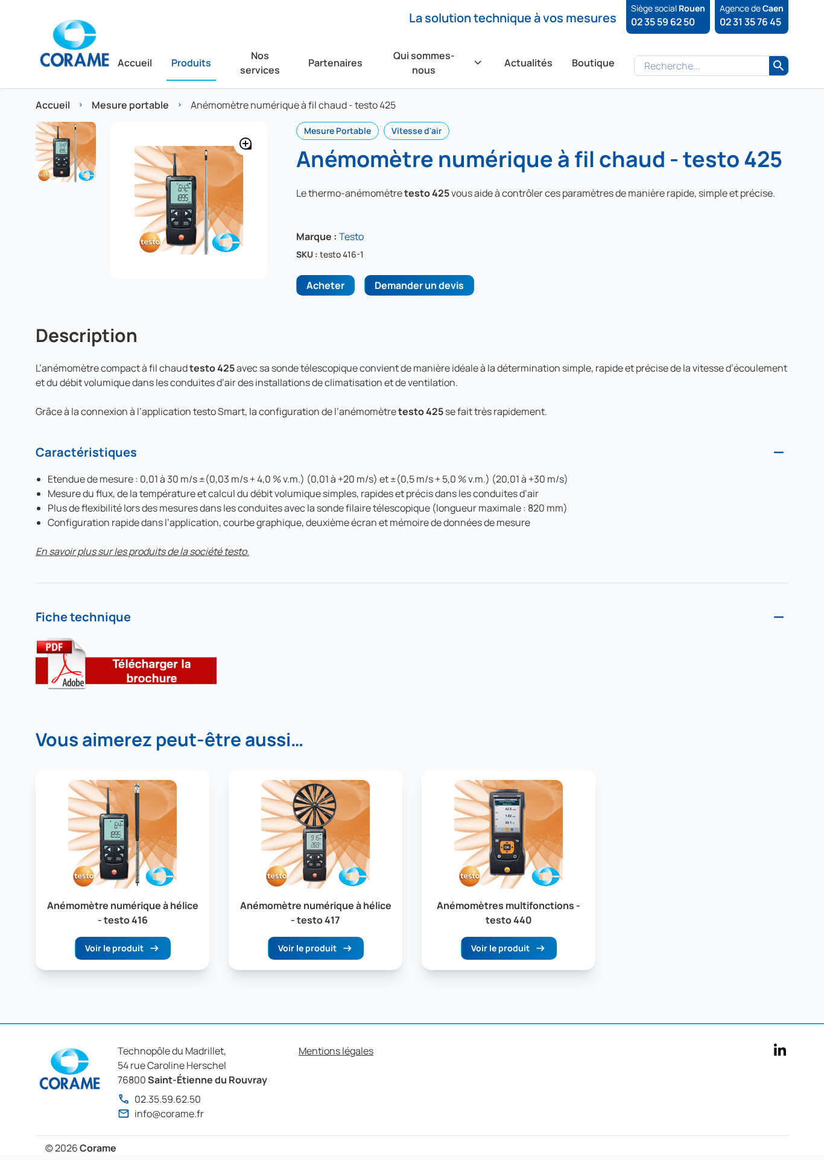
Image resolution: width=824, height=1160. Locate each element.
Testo (351, 236)
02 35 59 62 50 (663, 21)
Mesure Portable (337, 130)
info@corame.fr (169, 1113)
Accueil (53, 105)
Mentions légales (336, 1050)
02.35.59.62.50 (168, 1099)
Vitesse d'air (416, 130)
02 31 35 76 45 (750, 21)
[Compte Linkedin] (780, 1050)
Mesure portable (130, 105)
